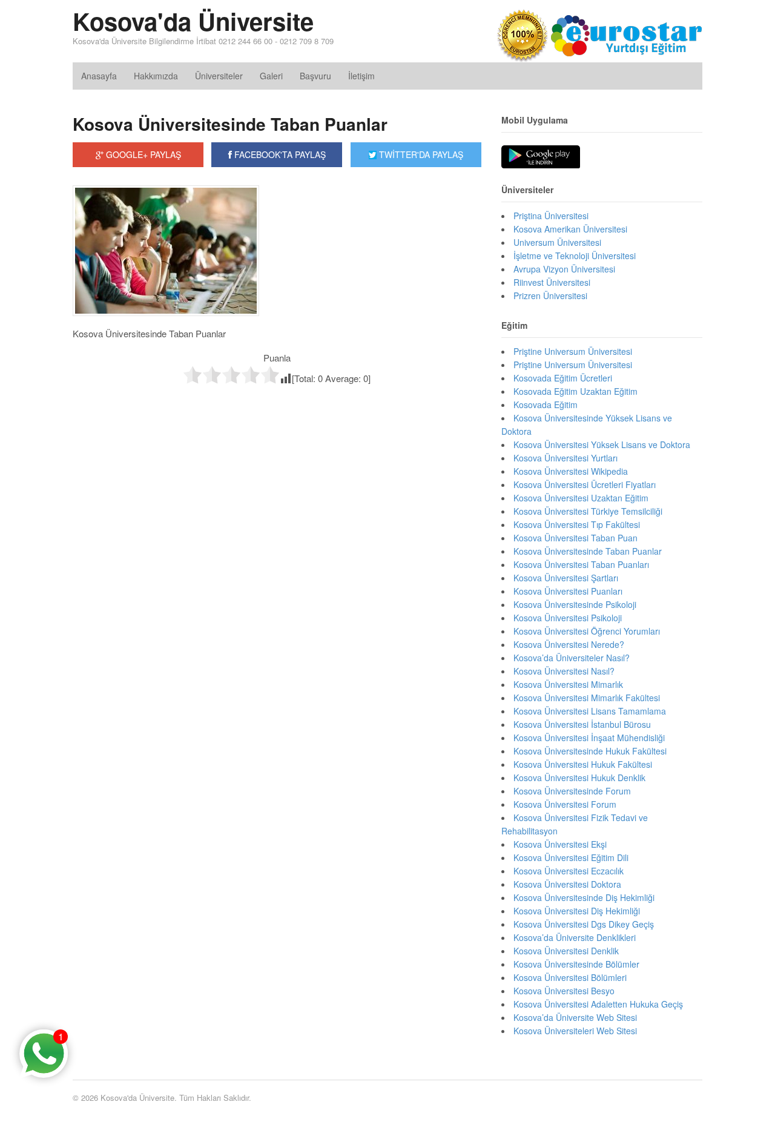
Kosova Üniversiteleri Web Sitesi (575, 1031)
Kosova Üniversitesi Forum (564, 804)
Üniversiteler (219, 76)
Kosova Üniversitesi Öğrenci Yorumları (586, 631)
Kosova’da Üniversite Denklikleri (574, 937)
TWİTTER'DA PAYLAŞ (420, 154)
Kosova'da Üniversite (193, 21)
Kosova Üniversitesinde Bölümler (576, 964)
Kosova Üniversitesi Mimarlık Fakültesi (586, 698)
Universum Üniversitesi (557, 242)
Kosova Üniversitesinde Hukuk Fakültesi (590, 751)
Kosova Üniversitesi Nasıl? (564, 671)
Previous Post (277, 410)
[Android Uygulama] (540, 157)
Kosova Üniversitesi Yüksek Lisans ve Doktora (601, 444)
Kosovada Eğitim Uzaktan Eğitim (575, 391)
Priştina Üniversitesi (551, 216)
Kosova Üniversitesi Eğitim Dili (570, 857)
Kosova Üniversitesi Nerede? (568, 644)
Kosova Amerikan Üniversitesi (570, 229)
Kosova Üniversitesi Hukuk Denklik (579, 777)
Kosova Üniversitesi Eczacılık (568, 871)
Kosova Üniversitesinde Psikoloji (574, 604)
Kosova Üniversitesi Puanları (567, 591)
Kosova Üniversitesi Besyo (564, 991)
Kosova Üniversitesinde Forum (572, 791)
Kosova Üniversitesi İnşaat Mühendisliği (589, 737)
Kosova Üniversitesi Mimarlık (568, 684)
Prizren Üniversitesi (550, 295)
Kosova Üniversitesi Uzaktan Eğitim (580, 498)
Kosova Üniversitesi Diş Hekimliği (576, 911)
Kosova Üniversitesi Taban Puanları (581, 564)
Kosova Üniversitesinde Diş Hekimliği (584, 897)
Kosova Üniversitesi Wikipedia (570, 471)
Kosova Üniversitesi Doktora (567, 884)
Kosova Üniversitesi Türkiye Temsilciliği (587, 511)
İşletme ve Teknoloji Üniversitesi (574, 255)
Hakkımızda (156, 76)
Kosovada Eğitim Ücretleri (562, 378)
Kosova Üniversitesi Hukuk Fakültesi (582, 764)
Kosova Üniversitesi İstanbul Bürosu (582, 724)
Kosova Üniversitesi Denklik (566, 951)
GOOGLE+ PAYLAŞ (142, 154)
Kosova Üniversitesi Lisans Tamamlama (589, 711)
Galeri (271, 76)
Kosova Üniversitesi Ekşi (560, 844)
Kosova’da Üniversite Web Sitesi (575, 1017)
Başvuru (315, 76)
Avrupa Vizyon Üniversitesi (564, 269)
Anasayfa (99, 76)
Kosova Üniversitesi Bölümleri (570, 977)
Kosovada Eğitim (545, 404)
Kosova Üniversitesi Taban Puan (575, 538)
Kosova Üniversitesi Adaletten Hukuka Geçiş (598, 1004)
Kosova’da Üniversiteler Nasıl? (571, 658)
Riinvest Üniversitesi (551, 282)
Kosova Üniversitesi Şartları (565, 578)
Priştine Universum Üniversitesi (572, 351)
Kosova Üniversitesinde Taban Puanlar (230, 123)
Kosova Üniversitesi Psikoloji (567, 618)
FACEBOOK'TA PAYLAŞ (279, 154)
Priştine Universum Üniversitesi (572, 364)
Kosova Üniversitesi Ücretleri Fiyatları (584, 484)
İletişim (361, 76)
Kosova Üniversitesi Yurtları (565, 458)
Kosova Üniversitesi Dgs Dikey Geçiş (583, 924)
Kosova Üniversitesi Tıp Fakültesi (576, 524)
